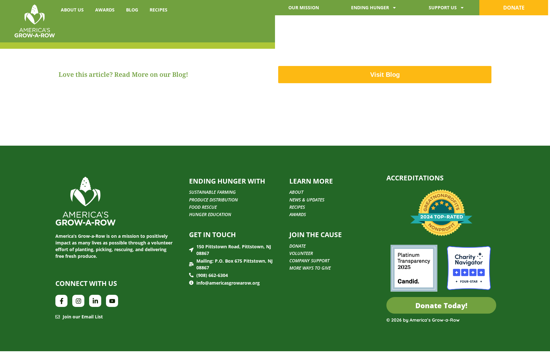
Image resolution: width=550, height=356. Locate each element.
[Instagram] (78, 301)
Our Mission (303, 7)
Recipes (158, 10)
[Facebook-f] (61, 301)
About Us (72, 10)
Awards (105, 10)
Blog (132, 10)
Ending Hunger (370, 7)
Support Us (443, 7)
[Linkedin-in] (95, 301)
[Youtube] (112, 301)
